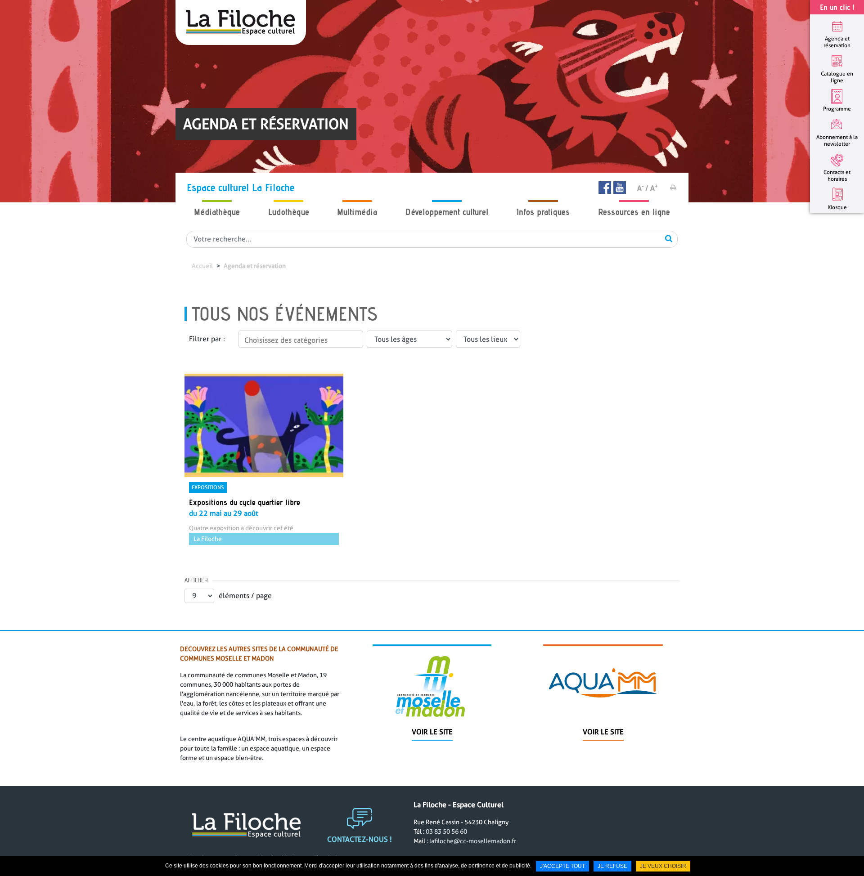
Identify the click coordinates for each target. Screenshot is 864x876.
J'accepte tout (562, 866)
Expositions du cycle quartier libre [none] (244, 502)
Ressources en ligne (634, 211)
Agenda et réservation (255, 265)
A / (642, 188)
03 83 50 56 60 (446, 831)
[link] (264, 459)
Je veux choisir (663, 866)
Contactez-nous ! (359, 839)
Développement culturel (446, 211)
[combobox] (300, 339)
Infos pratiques (543, 211)
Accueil (202, 265)
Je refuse (612, 866)
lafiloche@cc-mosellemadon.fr (472, 841)
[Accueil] (241, 22)
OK (669, 238)
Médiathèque (217, 211)
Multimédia (357, 211)
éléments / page (245, 595)
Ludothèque (288, 211)
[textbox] (300, 340)
